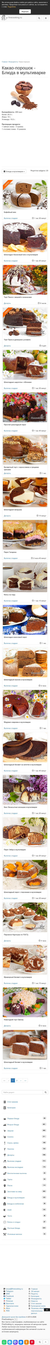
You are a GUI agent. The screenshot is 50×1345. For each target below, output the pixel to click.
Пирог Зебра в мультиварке (15, 849)
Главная (5, 62)
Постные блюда (26, 1228)
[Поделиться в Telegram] (9, 1342)
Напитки (26, 1148)
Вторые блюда (26, 1124)
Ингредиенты (13, 62)
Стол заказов (12, 1101)
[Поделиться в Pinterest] (32, 1342)
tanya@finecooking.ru (14, 1289)
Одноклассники (12, 1306)
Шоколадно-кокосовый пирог (15, 637)
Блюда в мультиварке (15, 171)
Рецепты (34, 1293)
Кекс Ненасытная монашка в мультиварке (20, 807)
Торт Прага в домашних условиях (17, 339)
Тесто (26, 1215)
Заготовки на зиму (26, 1191)
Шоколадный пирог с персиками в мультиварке (22, 892)
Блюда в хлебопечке (26, 1203)
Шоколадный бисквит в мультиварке (18, 1062)
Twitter (8, 1298)
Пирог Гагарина (10, 552)
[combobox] (22, 1092)
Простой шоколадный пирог (15, 424)
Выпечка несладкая (26, 1167)
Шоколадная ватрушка (13, 509)
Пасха (26, 1185)
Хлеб (26, 1209)
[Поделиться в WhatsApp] (4, 1342)
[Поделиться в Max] (15, 1342)
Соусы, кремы (26, 1142)
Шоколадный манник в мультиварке (18, 679)
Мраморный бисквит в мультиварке (18, 977)
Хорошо (25, 11)
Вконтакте (10, 1303)
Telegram (9, 1291)
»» (25, 1080)
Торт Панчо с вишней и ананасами (18, 297)
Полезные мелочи (26, 1234)
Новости (34, 1301)
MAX (8, 1293)
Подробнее (12, 6)
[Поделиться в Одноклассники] (26, 1342)
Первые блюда (26, 1118)
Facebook (10, 1296)
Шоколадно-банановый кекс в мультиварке (21, 254)
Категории (11, 1107)
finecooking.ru (15, 17)
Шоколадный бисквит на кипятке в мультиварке (23, 764)
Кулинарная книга (38, 1306)
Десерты (7, 303)
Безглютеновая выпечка (26, 1173)
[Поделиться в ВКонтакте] (21, 1342)
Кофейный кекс (10, 212)
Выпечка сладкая (11, 218)
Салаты (26, 1136)
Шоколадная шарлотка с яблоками (18, 382)
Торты (26, 1179)
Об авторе (35, 1291)
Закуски (26, 1130)
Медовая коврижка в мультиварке (17, 722)
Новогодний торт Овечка (13, 1019)
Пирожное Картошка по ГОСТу (16, 934)
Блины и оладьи (26, 1222)
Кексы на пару (9, 594)
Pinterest (9, 1301)
